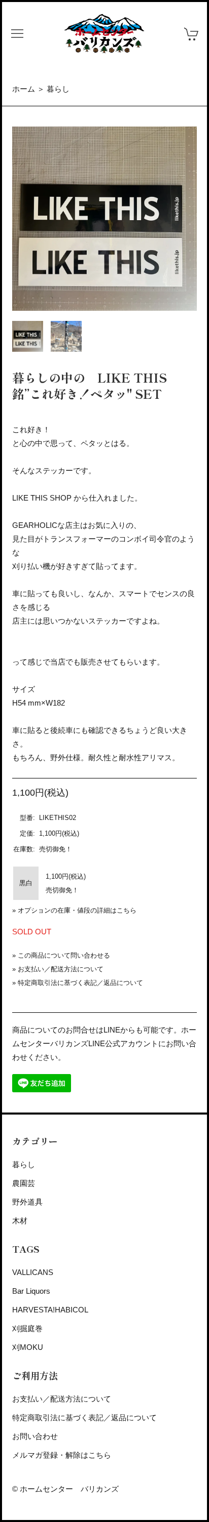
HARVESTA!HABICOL (50, 1309)
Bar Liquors (31, 1291)
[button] (17, 34)
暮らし (58, 89)
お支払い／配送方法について (60, 969)
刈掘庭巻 (27, 1328)
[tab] (27, 336)
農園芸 (23, 1183)
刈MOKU (27, 1347)
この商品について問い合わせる (64, 955)
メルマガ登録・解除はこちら (61, 1455)
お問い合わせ (35, 1436)
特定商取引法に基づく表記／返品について (80, 982)
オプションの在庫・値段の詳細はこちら (77, 910)
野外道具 (27, 1202)
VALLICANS (32, 1272)
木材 (19, 1220)
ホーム (23, 89)
